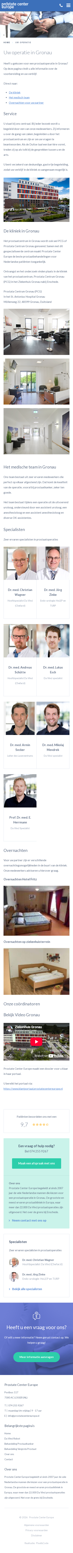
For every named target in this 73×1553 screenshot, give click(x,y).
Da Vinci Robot (12, 1438)
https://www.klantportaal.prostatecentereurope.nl (33, 1088)
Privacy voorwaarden (37, 1530)
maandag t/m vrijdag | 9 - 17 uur (25, 1410)
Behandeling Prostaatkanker (19, 1443)
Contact (8, 1459)
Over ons (9, 1454)
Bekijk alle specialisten (27, 1289)
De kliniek (14, 92)
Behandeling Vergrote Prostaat (20, 1449)
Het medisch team (19, 97)
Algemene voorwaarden (36, 1525)
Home (7, 1433)
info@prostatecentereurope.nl (23, 1415)
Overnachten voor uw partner (26, 102)
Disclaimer (36, 1535)
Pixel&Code (42, 1543)
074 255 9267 (38, 1151)
